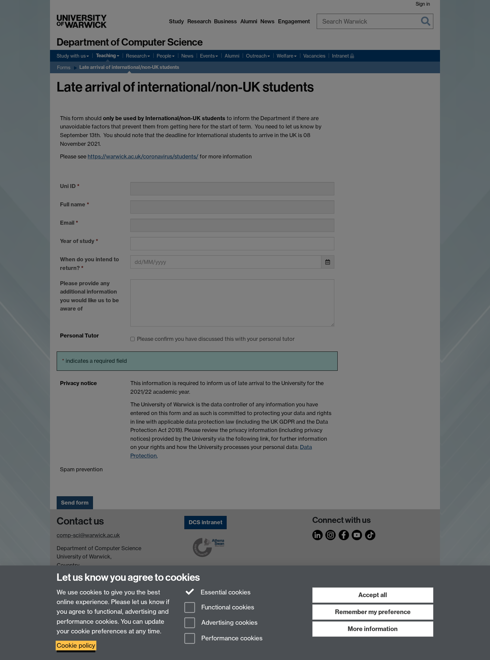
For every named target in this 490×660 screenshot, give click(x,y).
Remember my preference (373, 612)
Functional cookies (227, 607)
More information (373, 629)
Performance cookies (231, 638)
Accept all (372, 595)
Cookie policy (76, 645)
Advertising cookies (229, 623)
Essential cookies (225, 592)
